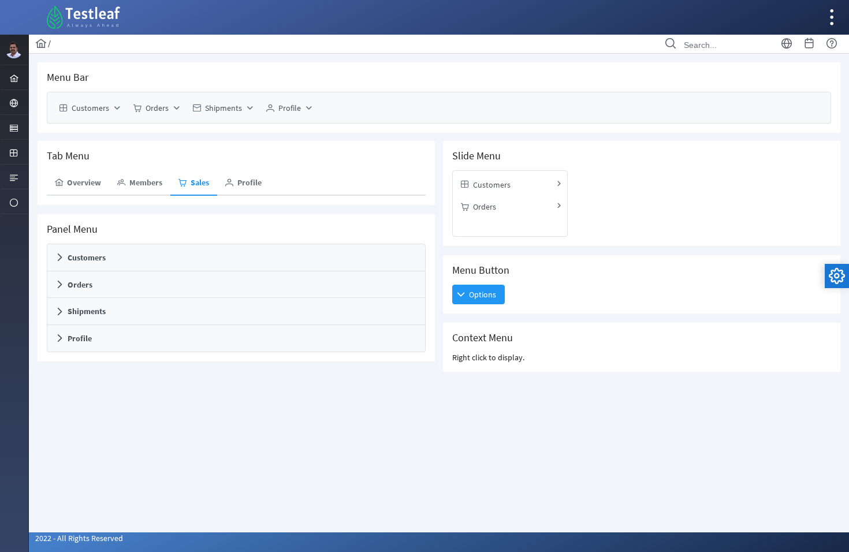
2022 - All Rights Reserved (79, 538)
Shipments (87, 312)
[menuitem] (14, 77)
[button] (478, 294)
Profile (80, 338)
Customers (87, 257)
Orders (80, 284)
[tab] (78, 183)
